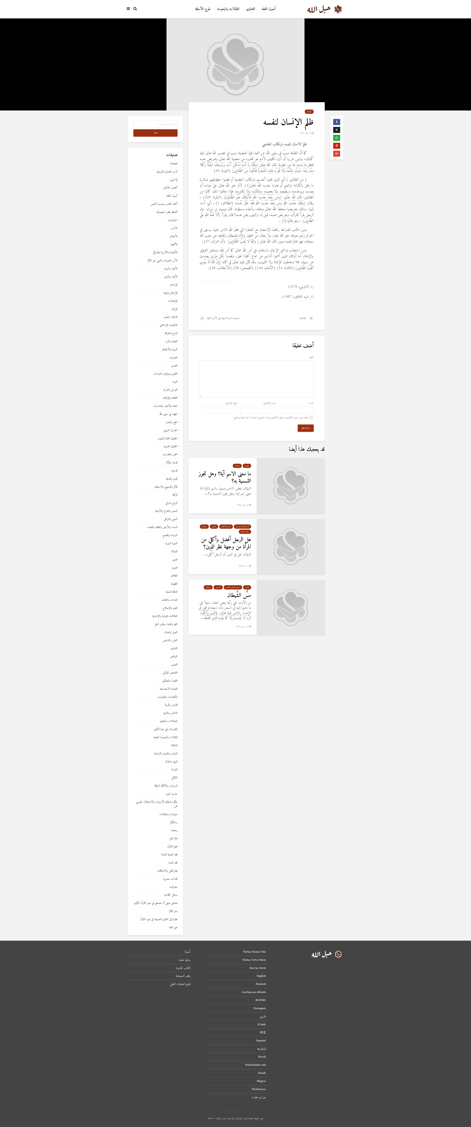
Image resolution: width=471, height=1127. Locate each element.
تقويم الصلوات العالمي (180, 984)
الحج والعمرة (172, 422)
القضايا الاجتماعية (169, 689)
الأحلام (174, 236)
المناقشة (174, 745)
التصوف (173, 358)
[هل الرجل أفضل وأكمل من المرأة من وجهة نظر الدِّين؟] (291, 546)
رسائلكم (174, 822)
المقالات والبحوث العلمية (166, 737)
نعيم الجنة (173, 927)
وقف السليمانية (183, 976)
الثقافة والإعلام (170, 398)
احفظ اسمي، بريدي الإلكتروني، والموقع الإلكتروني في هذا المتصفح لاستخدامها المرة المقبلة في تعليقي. (271, 418)
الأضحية (174, 245)
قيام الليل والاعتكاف (167, 871)
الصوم (175, 568)
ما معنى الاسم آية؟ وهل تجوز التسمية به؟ (225, 477)
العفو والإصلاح (170, 608)
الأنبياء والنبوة (171, 269)
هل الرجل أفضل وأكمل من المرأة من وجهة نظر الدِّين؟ (226, 543)
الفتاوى (250, 9)
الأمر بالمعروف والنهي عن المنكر (163, 261)
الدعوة (174, 471)
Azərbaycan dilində (254, 992)
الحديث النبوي (171, 430)
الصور (175, 560)
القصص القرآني (170, 673)
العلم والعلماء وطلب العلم (166, 624)
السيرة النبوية (171, 543)
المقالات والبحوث (228, 9)
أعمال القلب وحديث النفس (164, 204)
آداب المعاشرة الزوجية (242, 526)
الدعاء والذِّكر (172, 463)
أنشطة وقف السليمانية (167, 212)
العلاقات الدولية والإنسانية (165, 616)
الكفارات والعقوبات (167, 697)
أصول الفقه (269, 9)
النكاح (175, 778)
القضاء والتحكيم (170, 681)
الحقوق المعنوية (171, 446)
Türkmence (259, 1089)
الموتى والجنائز (171, 762)
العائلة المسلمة (172, 592)
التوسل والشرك (170, 390)
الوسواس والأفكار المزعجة (166, 786)
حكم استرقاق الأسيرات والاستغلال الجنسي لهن (157, 804)
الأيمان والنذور (171, 277)
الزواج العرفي (172, 503)
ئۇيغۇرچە (261, 1048)
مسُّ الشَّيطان (239, 595)
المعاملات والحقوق (169, 721)
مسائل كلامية (245, 531)
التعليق (311, 358)
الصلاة (174, 552)
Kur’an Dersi (258, 968)
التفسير (247, 587)
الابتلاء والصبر (171, 317)
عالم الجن (218, 587)
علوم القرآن (172, 847)
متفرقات (309, 111)
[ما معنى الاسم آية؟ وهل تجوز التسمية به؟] (291, 485)
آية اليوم (174, 180)
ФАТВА (260, 1000)
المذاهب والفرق (170, 713)
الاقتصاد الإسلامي (169, 325)
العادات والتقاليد (170, 600)
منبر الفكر (173, 911)
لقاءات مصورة (170, 879)
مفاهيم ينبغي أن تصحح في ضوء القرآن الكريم (156, 903)
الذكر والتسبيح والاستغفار (166, 487)
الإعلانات (173, 301)
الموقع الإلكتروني (231, 403)
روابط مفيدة (184, 960)
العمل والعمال (171, 632)
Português (260, 1008)
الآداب (174, 228)
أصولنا (187, 952)
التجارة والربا (172, 341)
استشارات (173, 220)
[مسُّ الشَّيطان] (291, 607)
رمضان (174, 830)
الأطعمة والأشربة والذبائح (165, 252)
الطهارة (174, 584)
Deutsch (261, 984)
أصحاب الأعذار (170, 188)
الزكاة (175, 495)
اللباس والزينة (171, 705)
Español (261, 1040)
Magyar (261, 1081)
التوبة (175, 382)
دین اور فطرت (259, 1097)
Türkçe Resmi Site (254, 952)
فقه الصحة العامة (169, 855)
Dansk (262, 1073)
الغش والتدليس (170, 640)
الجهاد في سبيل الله (168, 414)
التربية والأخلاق (226, 526)
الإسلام (174, 285)
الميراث (174, 770)
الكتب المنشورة (183, 968)
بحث (155, 133)
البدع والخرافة (171, 333)
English (261, 976)
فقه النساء (173, 863)
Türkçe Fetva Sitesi (254, 960)
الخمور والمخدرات (170, 454)
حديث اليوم (172, 794)
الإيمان (174, 309)
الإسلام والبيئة (171, 293)
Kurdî (262, 1056)
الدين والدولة (172, 479)
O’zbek (261, 1024)
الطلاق (174, 576)
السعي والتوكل (171, 519)
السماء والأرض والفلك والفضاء (162, 527)
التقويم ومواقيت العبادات (165, 374)
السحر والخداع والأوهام (233, 587)
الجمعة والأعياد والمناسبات (165, 406)
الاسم (311, 403)
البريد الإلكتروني (269, 403)
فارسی (263, 1016)
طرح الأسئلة (202, 9)
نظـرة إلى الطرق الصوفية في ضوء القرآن (159, 919)
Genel (174, 164)
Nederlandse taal (255, 1065)
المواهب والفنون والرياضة (166, 754)
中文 (263, 1032)
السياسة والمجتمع (170, 535)
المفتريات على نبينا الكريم (166, 729)
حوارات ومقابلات (168, 814)
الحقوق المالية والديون (168, 438)
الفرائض (174, 656)
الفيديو (174, 665)
